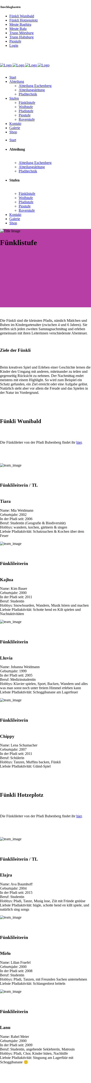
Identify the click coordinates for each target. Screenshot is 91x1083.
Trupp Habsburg (21, 37)
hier (79, 442)
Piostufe (15, 41)
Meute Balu (18, 29)
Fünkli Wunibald (21, 16)
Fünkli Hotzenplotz (23, 20)
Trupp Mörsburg (21, 33)
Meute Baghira (20, 24)
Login (13, 45)
